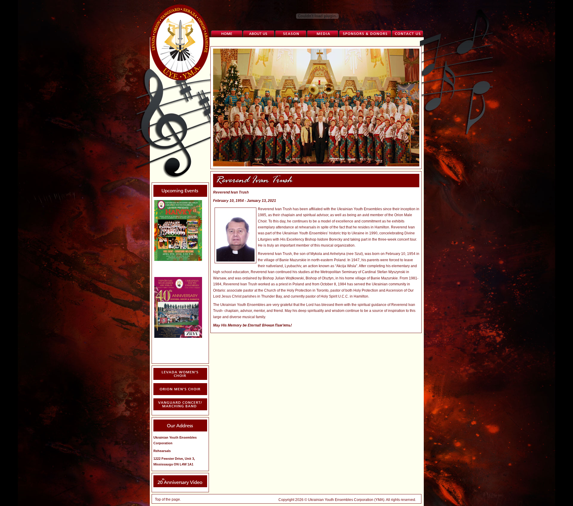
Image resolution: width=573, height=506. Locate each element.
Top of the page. (168, 499)
